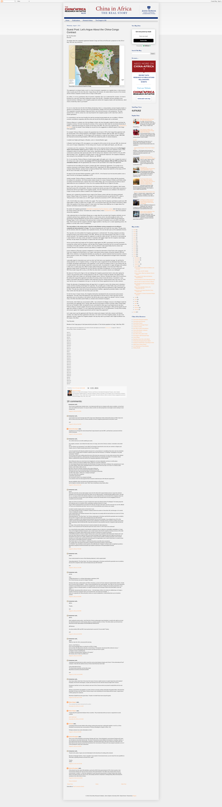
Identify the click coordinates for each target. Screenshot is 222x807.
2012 (134, 254)
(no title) (135, 140)
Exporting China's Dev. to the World (141, 339)
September (137, 264)
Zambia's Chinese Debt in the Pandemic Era (144, 192)
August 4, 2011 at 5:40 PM (75, 611)
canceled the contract (110, 210)
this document (108, 327)
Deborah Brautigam (73, 429)
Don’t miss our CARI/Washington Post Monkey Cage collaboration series (147, 168)
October (137, 262)
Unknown (71, 723)
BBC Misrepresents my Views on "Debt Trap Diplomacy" (147, 120)
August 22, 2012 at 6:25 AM (75, 763)
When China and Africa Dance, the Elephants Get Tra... (142, 287)
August (136, 266)
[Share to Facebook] (96, 388)
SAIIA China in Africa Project (139, 344)
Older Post (123, 784)
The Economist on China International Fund (144, 279)
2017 (134, 244)
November (137, 260)
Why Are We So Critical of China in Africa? (144, 281)
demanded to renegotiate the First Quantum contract (99, 209)
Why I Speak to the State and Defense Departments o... (143, 277)
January (137, 309)
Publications (76, 20)
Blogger (134, 795)
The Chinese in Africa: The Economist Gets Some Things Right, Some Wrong (147, 131)
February (137, 307)
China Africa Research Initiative (140, 319)
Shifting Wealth (136, 348)
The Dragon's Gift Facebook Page (141, 335)
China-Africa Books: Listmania (140, 330)
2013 (134, 252)
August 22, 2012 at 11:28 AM (75, 778)
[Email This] (91, 388)
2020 (134, 238)
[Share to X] (94, 388)
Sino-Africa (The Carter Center (140, 333)
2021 (134, 235)
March (136, 305)
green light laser (73, 717)
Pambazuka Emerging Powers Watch (142, 340)
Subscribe (143, 40)
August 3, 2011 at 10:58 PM (75, 434)
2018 (134, 242)
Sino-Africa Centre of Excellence (140, 328)
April (136, 303)
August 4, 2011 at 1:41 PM (75, 567)
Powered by (139, 45)
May (136, 301)
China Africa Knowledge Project (140, 325)
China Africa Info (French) (139, 321)
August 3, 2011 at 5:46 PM (75, 424)
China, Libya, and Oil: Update (141, 271)
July (136, 297)
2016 (134, 246)
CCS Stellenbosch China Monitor (141, 346)
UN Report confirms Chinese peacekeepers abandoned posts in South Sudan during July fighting (147, 201)
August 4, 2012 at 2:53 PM (75, 732)
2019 (134, 240)
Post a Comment (73, 781)
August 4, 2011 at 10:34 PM (75, 634)
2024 (134, 231)
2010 (134, 312)
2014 (134, 250)
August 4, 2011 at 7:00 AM (75, 549)
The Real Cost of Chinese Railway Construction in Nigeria (147, 157)
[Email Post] (88, 387)
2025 (134, 229)
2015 (134, 248)
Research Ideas (88, 20)
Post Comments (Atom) (78, 786)
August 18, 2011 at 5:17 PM (75, 697)
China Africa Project (137, 323)
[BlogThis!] (92, 388)
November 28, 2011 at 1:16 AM (76, 706)
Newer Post (70, 784)
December (137, 258)
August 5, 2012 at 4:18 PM (75, 746)
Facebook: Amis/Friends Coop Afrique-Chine (143, 342)
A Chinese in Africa (137, 326)
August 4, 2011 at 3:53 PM (75, 596)
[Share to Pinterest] (97, 388)
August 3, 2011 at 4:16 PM (75, 411)
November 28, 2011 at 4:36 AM (76, 719)
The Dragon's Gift (100, 20)
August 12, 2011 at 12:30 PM (75, 674)
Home (67, 20)
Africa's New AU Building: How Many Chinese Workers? (147, 212)
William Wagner (72, 702)
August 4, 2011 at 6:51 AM (75, 485)
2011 (134, 256)
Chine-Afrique (136, 337)
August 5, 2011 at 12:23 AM (75, 655)
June (136, 299)
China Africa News (137, 332)
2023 (134, 233)
